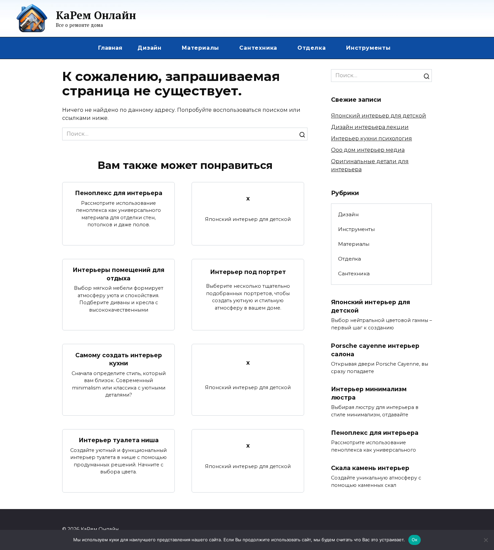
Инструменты (368, 48)
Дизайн (149, 48)
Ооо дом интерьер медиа (368, 150)
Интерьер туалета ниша (119, 440)
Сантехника (258, 48)
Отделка (311, 48)
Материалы (200, 48)
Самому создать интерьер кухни (118, 359)
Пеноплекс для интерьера (118, 192)
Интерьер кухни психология (371, 138)
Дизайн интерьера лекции (370, 127)
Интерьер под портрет (248, 271)
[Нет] (485, 540)
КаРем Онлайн (96, 15)
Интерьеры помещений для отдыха (118, 274)
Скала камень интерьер (370, 467)
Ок (415, 539)
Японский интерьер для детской (378, 115)
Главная (110, 48)
